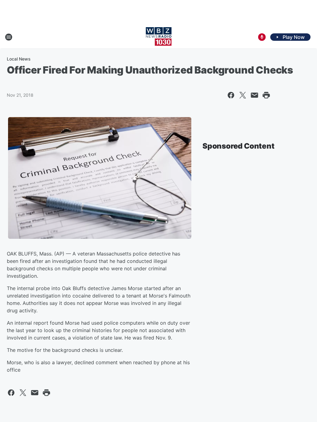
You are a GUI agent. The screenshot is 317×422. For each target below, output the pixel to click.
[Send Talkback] (262, 37)
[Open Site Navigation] (8, 37)
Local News (19, 58)
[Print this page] (266, 95)
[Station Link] (159, 37)
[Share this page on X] (242, 95)
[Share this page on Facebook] (231, 95)
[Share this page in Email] (254, 95)
